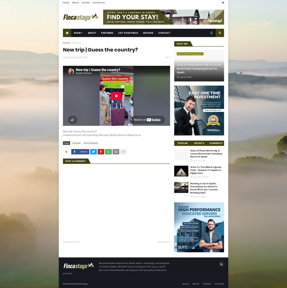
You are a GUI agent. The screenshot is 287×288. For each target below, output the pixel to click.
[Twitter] (93, 151)
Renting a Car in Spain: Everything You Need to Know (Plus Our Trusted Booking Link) (204, 188)
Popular (183, 143)
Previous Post (72, 241)
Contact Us (99, 2)
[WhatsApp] (108, 151)
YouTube (76, 42)
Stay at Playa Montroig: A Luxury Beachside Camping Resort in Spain (199, 68)
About (75, 2)
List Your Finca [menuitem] (128, 33)
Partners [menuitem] (107, 33)
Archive (86, 2)
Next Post (163, 241)
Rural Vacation (91, 143)
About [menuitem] (92, 33)
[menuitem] (67, 33)
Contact (219, 283)
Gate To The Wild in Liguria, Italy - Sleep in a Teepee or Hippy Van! (206, 170)
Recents (199, 143)
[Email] (116, 151)
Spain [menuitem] (77, 33)
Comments (215, 143)
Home (66, 2)
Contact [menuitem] (164, 33)
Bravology (82, 283)
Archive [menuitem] (148, 33)
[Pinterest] (101, 151)
